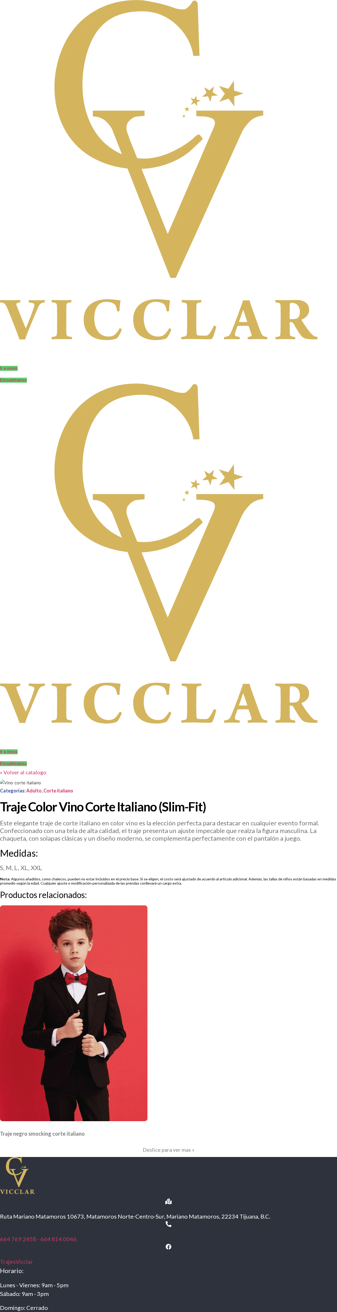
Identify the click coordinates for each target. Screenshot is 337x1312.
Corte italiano (58, 791)
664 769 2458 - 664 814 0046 (38, 1239)
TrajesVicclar (16, 1261)
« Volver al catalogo (23, 772)
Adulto (34, 791)
